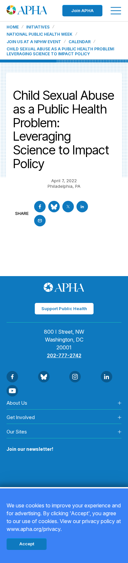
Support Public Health (64, 308)
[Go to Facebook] (40, 206)
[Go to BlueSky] (54, 206)
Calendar (80, 42)
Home (13, 27)
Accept (26, 543)
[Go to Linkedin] (82, 206)
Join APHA (82, 10)
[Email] (40, 220)
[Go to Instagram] (75, 376)
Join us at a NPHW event (34, 42)
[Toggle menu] (115, 10)
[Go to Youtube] (12, 390)
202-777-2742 (64, 355)
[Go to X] (68, 206)
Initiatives (38, 27)
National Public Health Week (40, 34)
